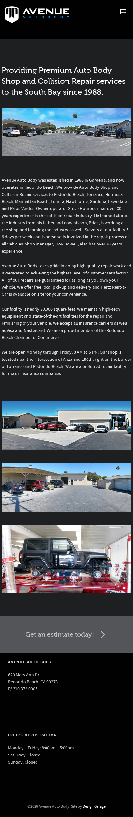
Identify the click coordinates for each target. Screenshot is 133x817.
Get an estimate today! (60, 634)
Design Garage (94, 806)
